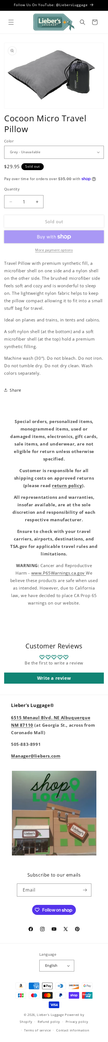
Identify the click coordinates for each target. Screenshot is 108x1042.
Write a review (54, 678)
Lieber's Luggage (51, 1015)
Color (9, 141)
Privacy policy (77, 1022)
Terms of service (37, 1030)
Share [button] (15, 390)
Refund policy (49, 1022)
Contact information (72, 1030)
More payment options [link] (54, 250)
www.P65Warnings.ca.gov (58, 573)
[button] (11, 22)
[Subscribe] (85, 890)
